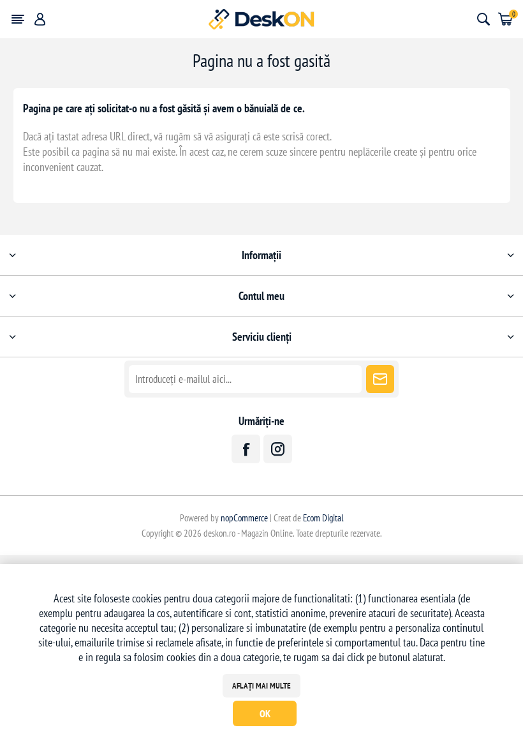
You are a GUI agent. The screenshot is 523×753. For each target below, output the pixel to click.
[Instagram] (277, 449)
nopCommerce (244, 518)
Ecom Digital (323, 518)
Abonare (380, 379)
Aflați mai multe (261, 685)
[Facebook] (246, 449)
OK (265, 713)
